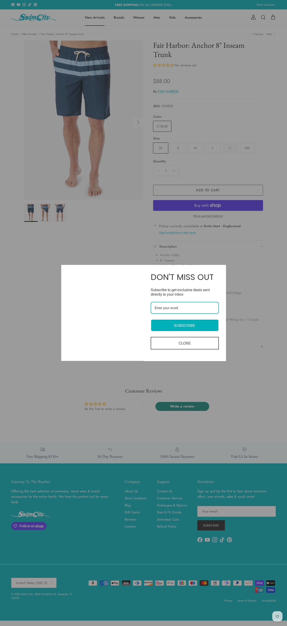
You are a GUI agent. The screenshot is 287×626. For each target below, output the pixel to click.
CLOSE (185, 343)
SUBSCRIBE (184, 325)
